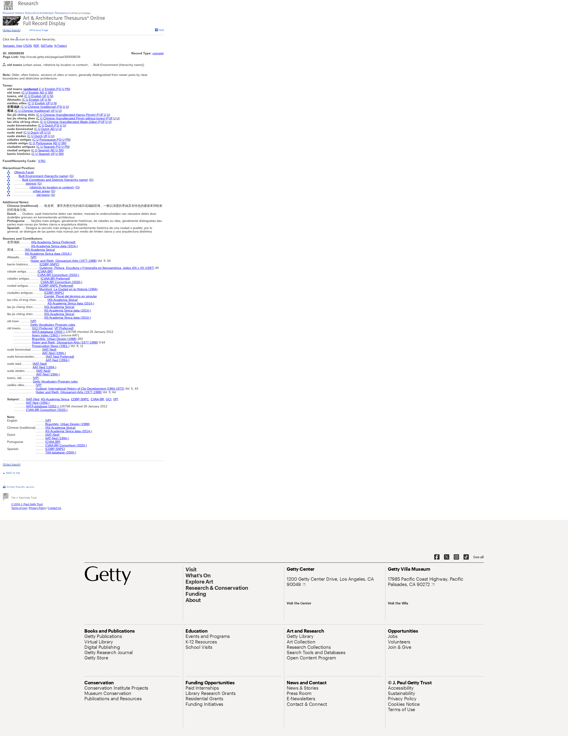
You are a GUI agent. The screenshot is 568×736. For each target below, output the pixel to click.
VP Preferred (63, 328)
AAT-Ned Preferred (60, 356)
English (34, 92)
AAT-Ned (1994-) (54, 353)
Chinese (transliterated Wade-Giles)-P (73, 122)
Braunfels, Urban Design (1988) (54, 339)
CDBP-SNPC (49, 264)
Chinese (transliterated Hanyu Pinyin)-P (70, 114)
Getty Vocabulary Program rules (52, 324)
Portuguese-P (48, 139)
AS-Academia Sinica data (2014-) (54, 246)
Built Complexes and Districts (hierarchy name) (55, 180)
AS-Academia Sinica (40, 249)
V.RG (41, 161)
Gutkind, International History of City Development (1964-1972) (80, 388)
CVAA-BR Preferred (55, 278)
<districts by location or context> (51, 187)
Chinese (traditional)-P (43, 107)
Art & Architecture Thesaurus (50, 13)
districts (31, 183)
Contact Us (54, 508)
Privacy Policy (37, 508)
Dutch (45, 129)
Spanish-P (50, 146)
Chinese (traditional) (36, 110)
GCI (108, 399)
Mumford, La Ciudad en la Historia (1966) (68, 289)
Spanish (43, 150)
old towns (43, 195)
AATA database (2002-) (48, 331)
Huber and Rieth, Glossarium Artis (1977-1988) (64, 260)
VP (34, 257)
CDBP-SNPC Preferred (56, 285)
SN (50, 92)
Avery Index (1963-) (46, 335)
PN (67, 89)
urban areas (41, 191)
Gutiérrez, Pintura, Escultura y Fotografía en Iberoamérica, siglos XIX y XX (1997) (96, 268)
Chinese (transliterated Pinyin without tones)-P (75, 118)
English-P (51, 89)
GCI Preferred (43, 328)
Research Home (13, 13)
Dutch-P (50, 125)
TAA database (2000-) (60, 452)
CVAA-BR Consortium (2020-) (58, 275)
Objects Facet (24, 172)
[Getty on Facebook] (437, 557)
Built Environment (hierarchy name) (43, 176)
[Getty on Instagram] (456, 557)
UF (44, 96)
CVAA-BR (45, 271)
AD (42, 92)
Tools (28, 13)
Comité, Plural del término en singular (70, 296)
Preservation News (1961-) (51, 346)
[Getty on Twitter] (446, 557)
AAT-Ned (49, 349)
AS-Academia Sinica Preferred (53, 242)
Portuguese (44, 143)
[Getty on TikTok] (466, 557)
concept (158, 53)
